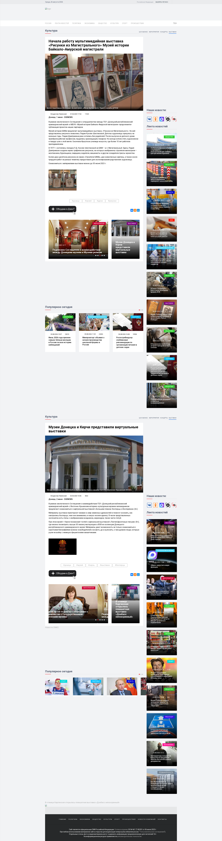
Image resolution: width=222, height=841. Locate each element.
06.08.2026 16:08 (90, 334)
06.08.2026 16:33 (158, 311)
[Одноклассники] (135, 210)
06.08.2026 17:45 (158, 230)
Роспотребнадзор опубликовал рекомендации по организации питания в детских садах (92, 342)
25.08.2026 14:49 (158, 779)
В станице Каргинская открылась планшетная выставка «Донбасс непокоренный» (124, 609)
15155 (71, 242)
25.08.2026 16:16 (158, 669)
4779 (119, 237)
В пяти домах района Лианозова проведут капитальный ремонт (159, 235)
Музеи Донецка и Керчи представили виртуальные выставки (125, 247)
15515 (71, 607)
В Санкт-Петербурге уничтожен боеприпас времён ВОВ (159, 290)
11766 (169, 311)
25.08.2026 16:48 (158, 612)
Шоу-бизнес (143, 32)
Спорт (124, 23)
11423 (119, 597)
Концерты (164, 32)
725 (168, 588)
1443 (168, 230)
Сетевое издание (121, 829)
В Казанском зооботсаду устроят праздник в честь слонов (161, 345)
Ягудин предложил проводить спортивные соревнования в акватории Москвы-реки (161, 675)
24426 (67, 334)
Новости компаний (147, 819)
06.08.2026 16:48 (158, 285)
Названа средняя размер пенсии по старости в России (127, 339)
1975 (168, 256)
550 (168, 697)
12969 (135, 334)
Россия (48, 23)
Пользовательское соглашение (152, 832)
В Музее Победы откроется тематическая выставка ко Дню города (161, 537)
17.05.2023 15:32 (123, 594)
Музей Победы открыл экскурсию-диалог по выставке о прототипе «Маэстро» (160, 703)
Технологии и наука (64, 317)
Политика (76, 23)
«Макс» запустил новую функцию (160, 566)
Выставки (172, 32)
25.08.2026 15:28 (158, 727)
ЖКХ (171, 220)
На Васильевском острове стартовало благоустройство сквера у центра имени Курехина (161, 150)
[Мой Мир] (138, 210)
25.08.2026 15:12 (158, 753)
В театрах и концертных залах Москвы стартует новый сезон (160, 593)
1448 (168, 200)
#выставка (105, 565)
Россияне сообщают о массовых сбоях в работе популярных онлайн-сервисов (161, 261)
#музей (88, 201)
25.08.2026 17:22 (158, 588)
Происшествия (137, 23)
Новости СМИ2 (52, 627)
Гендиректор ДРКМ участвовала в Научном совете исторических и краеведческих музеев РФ (78, 250)
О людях (136, 317)
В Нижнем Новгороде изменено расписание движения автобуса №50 (160, 731)
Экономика (89, 23)
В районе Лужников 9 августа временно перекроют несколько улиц (162, 179)
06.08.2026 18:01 (158, 200)
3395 (168, 562)
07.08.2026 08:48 (158, 145)
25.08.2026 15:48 (158, 697)
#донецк (76, 201)
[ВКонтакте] (131, 210)
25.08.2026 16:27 (158, 643)
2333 (168, 753)
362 (168, 174)
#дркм (100, 201)
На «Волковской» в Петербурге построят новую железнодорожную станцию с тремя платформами (162, 785)
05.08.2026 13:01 (124, 334)
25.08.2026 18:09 (158, 532)
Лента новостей (62, 23)
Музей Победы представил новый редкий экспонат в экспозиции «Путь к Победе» (161, 317)
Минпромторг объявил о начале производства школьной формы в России (60, 341)
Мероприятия (154, 32)
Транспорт (169, 717)
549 (168, 612)
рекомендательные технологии (129, 836)
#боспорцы (120, 565)
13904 (101, 334)
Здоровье (102, 317)
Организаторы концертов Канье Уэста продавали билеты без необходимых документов (161, 758)
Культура (114, 23)
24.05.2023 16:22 (60, 242)
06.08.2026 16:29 (158, 341)
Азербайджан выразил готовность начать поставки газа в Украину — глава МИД (161, 206)
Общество (102, 23)
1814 (168, 396)
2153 (168, 669)
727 (168, 727)
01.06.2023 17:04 (75, 114)
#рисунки (112, 201)
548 (168, 532)
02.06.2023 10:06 (123, 235)
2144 (168, 643)
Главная (62, 819)
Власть (170, 192)
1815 (168, 285)
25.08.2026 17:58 (158, 562)
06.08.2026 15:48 (158, 396)
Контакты (162, 819)
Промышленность (166, 772)
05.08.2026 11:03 (56, 334)
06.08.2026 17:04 (158, 256)
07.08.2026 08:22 (158, 174)
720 (168, 145)
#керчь (91, 565)
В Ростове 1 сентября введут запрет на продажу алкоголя (161, 648)
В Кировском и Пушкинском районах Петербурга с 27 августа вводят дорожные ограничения (160, 618)
